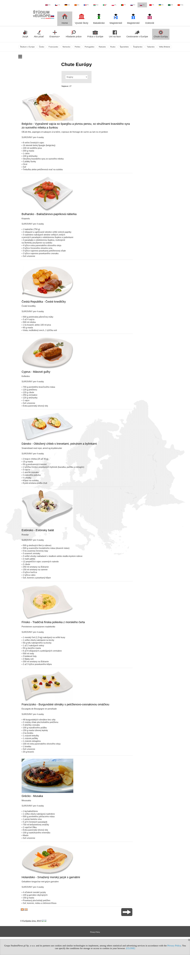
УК (162, 5)
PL (115, 5)
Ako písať (39, 36)
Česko (41, 47)
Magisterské (116, 23)
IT (106, 5)
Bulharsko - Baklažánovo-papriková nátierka (49, 214)
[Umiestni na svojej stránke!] (26, 910)
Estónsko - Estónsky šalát (38, 530)
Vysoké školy (81, 23)
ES (78, 5)
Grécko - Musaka (32, 796)
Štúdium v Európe (27, 47)
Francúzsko (53, 47)
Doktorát (149, 23)
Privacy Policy (174, 945)
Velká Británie (164, 47)
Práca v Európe (95, 36)
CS (59, 5)
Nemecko (66, 47)
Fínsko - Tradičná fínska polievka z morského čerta (53, 622)
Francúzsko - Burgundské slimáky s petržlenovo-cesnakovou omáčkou (65, 704)
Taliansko (151, 47)
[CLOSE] (130, 948)
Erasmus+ (55, 36)
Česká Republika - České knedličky (44, 301)
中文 (181, 5)
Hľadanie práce (74, 36)
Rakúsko (102, 47)
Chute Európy (161, 36)
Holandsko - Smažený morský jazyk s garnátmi (51, 877)
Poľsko (77, 47)
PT (125, 5)
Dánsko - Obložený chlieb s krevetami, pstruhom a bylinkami (59, 443)
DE (69, 5)
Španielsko (124, 47)
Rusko (112, 47)
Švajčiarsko (137, 47)
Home (65, 23)
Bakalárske (99, 23)
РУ (134, 5)
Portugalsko (89, 47)
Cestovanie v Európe (137, 36)
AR (172, 5)
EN (49, 5)
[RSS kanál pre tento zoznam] (22, 910)
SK (144, 5)
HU (97, 5)
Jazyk (25, 36)
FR (88, 5)
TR (153, 5)
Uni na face (115, 36)
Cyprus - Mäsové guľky (36, 371)
